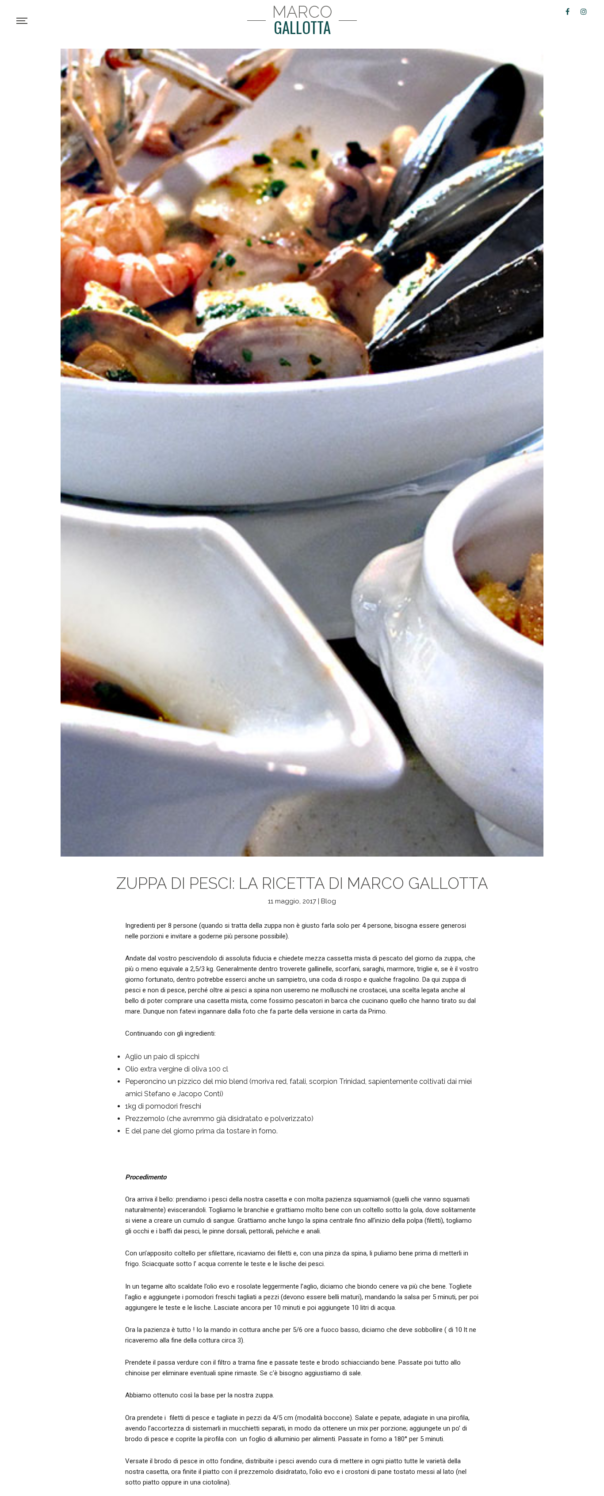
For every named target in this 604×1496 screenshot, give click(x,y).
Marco (302, 20)
